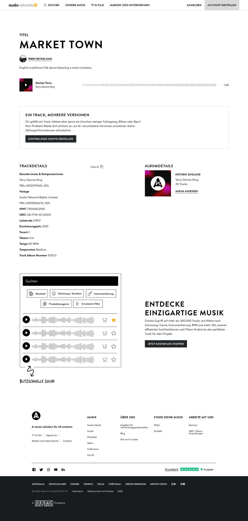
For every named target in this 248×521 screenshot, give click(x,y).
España (74, 484)
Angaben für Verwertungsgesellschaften (134, 426)
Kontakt (158, 431)
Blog (122, 433)
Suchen (54, 5)
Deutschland (57, 484)
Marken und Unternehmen (130, 5)
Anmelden (194, 5)
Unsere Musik (75, 5)
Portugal (115, 484)
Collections (93, 449)
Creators (67, 440)
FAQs (157, 425)
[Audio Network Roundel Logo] (36, 415)
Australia (38, 484)
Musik (91, 417)
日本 (173, 484)
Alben (90, 443)
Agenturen (51, 435)
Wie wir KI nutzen (129, 439)
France (88, 484)
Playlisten (92, 437)
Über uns (127, 417)
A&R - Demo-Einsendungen (196, 432)
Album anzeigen (186, 191)
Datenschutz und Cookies (100, 491)
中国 (182, 484)
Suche (90, 431)
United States (158, 484)
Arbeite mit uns (201, 417)
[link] (23, 5)
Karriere (193, 425)
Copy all (95, 166)
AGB (120, 491)
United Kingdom (135, 484)
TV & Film (97, 5)
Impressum (77, 491)
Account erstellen (222, 5)
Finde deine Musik (168, 417)
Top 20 (90, 455)
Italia (100, 484)
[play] (26, 85)
